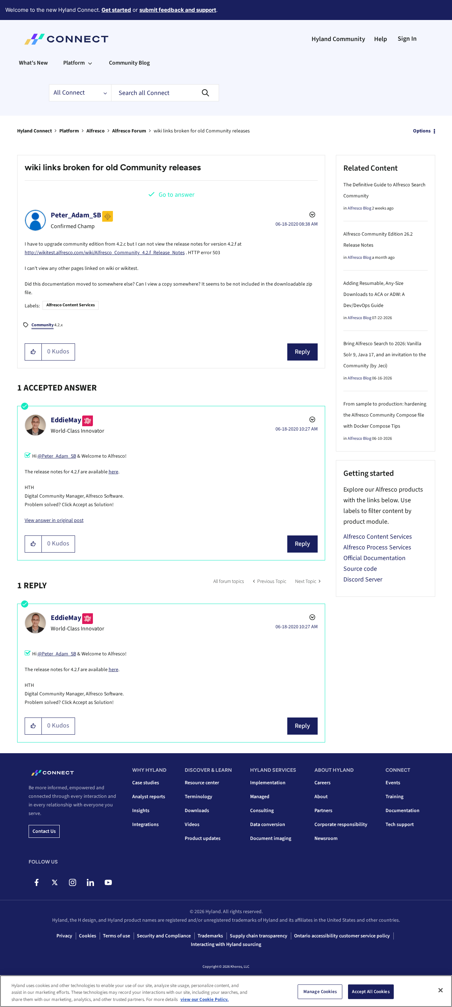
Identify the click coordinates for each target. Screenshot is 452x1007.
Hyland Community (338, 39)
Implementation (267, 782)
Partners (323, 810)
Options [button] (422, 131)
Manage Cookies (320, 991)
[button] (33, 352)
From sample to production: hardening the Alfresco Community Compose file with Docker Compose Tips (384, 415)
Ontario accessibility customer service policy (342, 936)
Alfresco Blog (359, 208)
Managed (259, 796)
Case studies (145, 782)
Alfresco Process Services (377, 547)
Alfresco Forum (129, 131)
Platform (69, 131)
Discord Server (362, 579)
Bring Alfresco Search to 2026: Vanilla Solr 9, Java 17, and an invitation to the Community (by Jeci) (384, 354)
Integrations (145, 824)
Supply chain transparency (258, 936)
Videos (192, 824)
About (321, 796)
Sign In (407, 38)
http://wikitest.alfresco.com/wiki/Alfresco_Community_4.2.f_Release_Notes (105, 252)
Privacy (64, 936)
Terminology (198, 796)
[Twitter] (54, 882)
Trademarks (210, 936)
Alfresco (95, 131)
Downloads (197, 810)
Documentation (402, 810)
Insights (140, 810)
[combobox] (165, 92)
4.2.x (47, 325)
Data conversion (267, 824)
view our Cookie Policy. (204, 999)
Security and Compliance (164, 936)
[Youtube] (108, 882)
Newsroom (326, 838)
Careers (322, 782)
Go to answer (176, 194)
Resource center (202, 782)
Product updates (202, 838)
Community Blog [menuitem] (129, 63)
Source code (360, 568)
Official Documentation (374, 558)
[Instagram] (72, 882)
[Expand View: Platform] (90, 63)
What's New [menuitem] (33, 63)
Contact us (44, 831)
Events (393, 782)
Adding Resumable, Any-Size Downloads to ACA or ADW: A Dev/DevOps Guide (374, 294)
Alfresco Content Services (70, 305)
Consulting (262, 810)
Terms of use (116, 936)
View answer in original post (54, 520)
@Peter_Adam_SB (57, 456)
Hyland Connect (34, 131)
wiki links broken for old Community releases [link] (202, 131)
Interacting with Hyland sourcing (226, 944)
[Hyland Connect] (66, 39)
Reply (302, 351)
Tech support (400, 824)
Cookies (87, 936)
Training (394, 796)
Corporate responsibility (340, 824)
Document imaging (270, 838)
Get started (116, 9)
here (113, 471)
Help (380, 39)
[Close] (440, 990)
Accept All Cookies (370, 991)
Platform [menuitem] (74, 63)
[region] (226, 991)
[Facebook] (37, 882)
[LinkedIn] (90, 882)
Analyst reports (148, 796)
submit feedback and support (177, 9)
